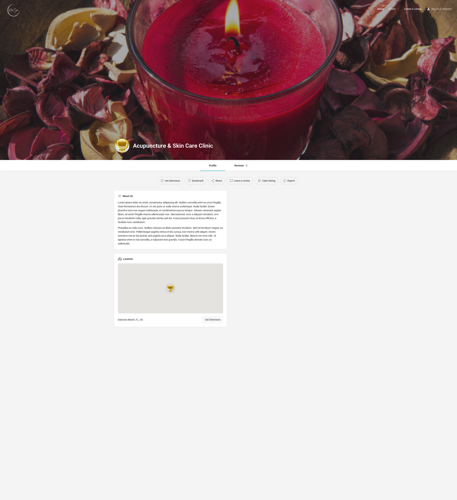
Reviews (240, 165)
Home (380, 9)
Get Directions (212, 319)
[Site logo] (14, 8)
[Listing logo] (122, 146)
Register (447, 9)
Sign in (435, 9)
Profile (213, 165)
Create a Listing (412, 9)
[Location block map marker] (170, 288)
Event (392, 9)
